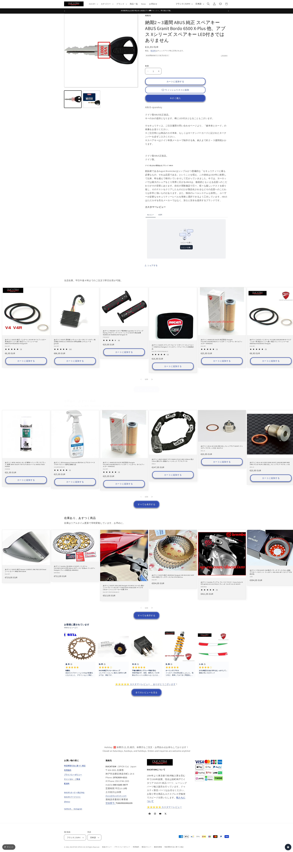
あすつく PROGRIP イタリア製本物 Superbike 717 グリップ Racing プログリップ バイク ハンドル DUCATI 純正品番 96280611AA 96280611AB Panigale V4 (123, 333)
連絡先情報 (158, 847)
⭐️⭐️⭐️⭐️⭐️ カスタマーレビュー (164, 807)
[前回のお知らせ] (64, 11)
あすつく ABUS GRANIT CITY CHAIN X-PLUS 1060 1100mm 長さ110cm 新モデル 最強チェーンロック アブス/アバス (173, 460)
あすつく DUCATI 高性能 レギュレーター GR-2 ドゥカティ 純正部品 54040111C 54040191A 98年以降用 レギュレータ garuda (75, 341)
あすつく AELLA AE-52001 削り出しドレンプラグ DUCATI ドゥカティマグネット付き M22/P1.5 (222, 447)
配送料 (153, 51)
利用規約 (136, 847)
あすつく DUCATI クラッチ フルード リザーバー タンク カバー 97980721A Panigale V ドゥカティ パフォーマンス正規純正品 (173, 347)
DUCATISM (73, 847)
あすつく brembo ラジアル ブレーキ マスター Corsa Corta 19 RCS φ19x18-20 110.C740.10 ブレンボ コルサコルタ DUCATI (222, 583)
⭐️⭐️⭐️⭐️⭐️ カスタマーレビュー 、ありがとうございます (145, 684)
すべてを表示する (146, 389)
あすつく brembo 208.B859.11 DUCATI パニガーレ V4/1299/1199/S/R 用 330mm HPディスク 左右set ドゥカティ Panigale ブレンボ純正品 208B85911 (74, 568)
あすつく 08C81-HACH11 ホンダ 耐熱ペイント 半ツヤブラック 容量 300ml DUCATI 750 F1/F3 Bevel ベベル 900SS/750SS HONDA (25, 464)
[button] (93, 4)
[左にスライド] (141, 379)
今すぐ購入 (175, 98)
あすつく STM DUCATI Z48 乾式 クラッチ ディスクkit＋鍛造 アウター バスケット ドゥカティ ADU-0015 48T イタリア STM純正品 (271, 572)
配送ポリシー (146, 847)
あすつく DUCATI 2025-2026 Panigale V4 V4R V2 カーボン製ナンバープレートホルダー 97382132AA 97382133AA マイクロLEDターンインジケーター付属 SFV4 (123, 588)
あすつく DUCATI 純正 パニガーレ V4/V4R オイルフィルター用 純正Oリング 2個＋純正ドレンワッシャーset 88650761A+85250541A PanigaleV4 (25, 341)
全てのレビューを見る (146, 692)
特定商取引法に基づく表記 (174, 847)
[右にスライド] (152, 379)
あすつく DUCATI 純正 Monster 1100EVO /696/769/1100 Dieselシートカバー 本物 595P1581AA (25, 570)
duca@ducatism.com (116, 795)
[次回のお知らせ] (228, 11)
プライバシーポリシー (122, 847)
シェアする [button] (152, 265)
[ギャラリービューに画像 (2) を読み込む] (91, 99)
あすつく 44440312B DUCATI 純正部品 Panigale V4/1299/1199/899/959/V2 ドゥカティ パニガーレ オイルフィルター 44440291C (221, 341)
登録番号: (111, 803)
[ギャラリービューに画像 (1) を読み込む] (72, 99)
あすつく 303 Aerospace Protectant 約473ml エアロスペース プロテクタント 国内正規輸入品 (74, 463)
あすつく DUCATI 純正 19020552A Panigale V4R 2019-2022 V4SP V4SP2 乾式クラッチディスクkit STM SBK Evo (173, 576)
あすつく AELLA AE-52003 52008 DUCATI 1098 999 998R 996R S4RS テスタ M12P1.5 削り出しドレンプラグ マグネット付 (270, 463)
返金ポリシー (107, 847)
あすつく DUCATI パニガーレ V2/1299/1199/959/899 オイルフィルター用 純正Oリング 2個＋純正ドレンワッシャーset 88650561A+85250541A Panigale (270, 341)
